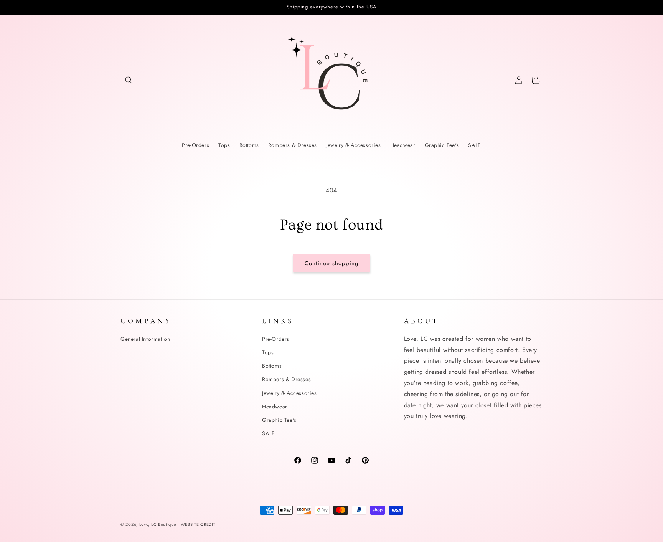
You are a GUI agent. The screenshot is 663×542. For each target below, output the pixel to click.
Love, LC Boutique (158, 524)
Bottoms (272, 365)
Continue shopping (332, 263)
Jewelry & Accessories (289, 393)
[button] (128, 80)
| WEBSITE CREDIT (196, 524)
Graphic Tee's (279, 419)
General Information (145, 338)
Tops (268, 352)
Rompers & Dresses (286, 379)
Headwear (274, 406)
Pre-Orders (275, 338)
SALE (268, 433)
